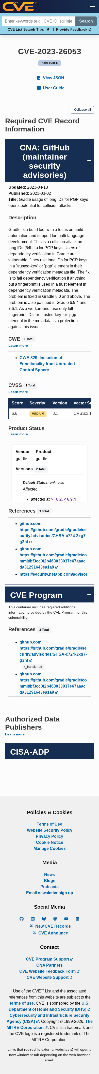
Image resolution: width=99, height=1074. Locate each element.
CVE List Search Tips (26, 29)
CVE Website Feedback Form (48, 971)
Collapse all (82, 109)
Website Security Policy (49, 830)
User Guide (53, 88)
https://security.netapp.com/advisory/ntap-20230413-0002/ (53, 577)
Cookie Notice (49, 842)
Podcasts (49, 887)
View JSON (53, 78)
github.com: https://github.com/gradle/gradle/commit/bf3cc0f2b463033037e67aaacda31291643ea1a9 (53, 558)
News (49, 874)
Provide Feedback (72, 29)
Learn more (18, 345)
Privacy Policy (49, 836)
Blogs (49, 880)
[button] (92, 7)
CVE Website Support (48, 977)
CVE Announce (52, 933)
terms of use (22, 1003)
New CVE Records (52, 926)
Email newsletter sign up (49, 893)
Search (86, 21)
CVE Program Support (48, 959)
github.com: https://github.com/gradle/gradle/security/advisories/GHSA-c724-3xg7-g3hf (53, 532)
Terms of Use (49, 824)
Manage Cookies (50, 848)
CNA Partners (49, 965)
